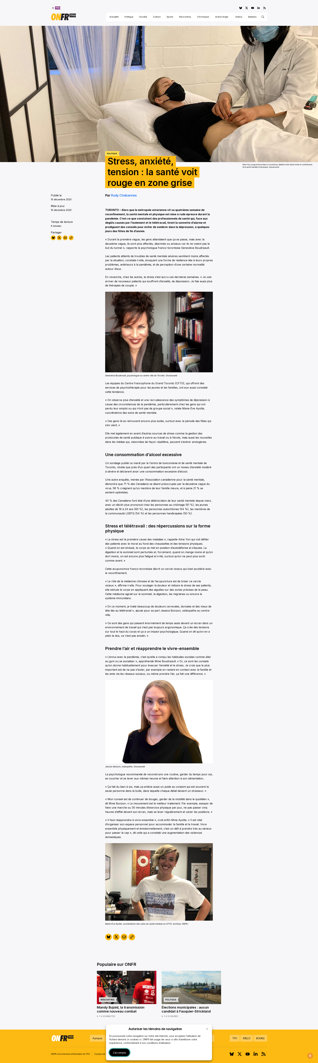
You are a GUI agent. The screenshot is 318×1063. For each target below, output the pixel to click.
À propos (97, 1038)
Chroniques (203, 16)
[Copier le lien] (71, 237)
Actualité (114, 16)
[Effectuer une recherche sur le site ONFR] (262, 17)
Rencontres (185, 16)
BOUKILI (260, 1038)
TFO (234, 1038)
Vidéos (238, 16)
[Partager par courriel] (65, 237)
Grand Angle (221, 16)
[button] (207, 1029)
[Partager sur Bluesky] (53, 237)
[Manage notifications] (310, 1055)
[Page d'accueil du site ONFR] (63, 17)
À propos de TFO (102, 1054)
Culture (157, 16)
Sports (170, 16)
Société (143, 16)
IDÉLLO (246, 1038)
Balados (252, 16)
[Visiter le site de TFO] (56, 8)
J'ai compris (119, 1052)
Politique (129, 16)
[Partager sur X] (59, 237)
